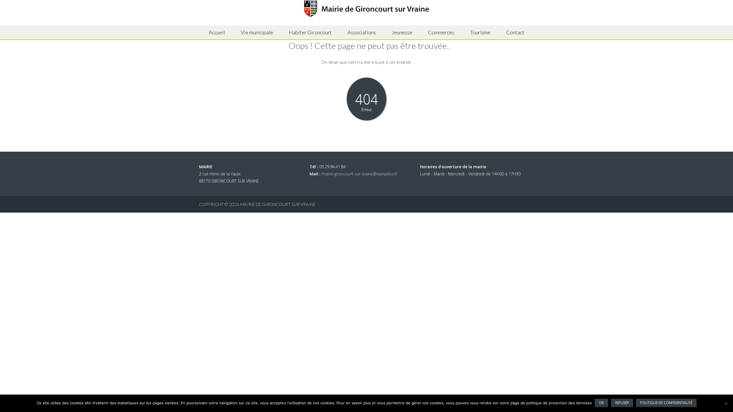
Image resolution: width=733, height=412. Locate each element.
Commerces (441, 32)
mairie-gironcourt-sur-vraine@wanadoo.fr (359, 174)
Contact (515, 32)
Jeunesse (402, 32)
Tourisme (480, 32)
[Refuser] (726, 403)
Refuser (622, 402)
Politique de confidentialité (666, 402)
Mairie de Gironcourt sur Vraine (278, 204)
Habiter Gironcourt (310, 32)
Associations (362, 32)
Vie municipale (257, 32)
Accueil (217, 32)
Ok (601, 402)
